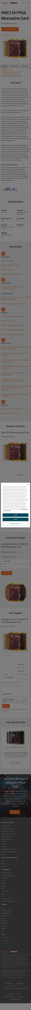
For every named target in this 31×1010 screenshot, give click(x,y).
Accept (15, 515)
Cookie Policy (24, 509)
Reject (15, 519)
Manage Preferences (15, 523)
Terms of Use (7, 510)
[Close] (28, 484)
